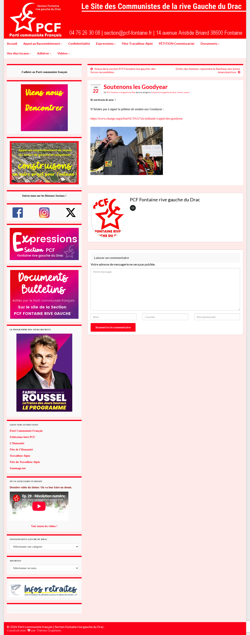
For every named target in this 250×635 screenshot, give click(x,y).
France (180, 92)
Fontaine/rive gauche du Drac (163, 92)
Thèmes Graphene (48, 630)
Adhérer (43, 53)
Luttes (186, 92)
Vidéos (62, 53)
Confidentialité (79, 43)
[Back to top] (241, 612)
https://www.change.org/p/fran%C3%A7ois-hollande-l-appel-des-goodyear (136, 118)
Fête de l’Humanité (21, 449)
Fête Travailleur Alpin (137, 43)
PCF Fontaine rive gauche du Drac (121, 92)
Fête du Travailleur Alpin (25, 462)
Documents (209, 43)
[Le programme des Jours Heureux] (44, 373)
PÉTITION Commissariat (177, 43)
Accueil (12, 43)
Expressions (105, 43)
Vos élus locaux (18, 53)
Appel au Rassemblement (42, 43)
